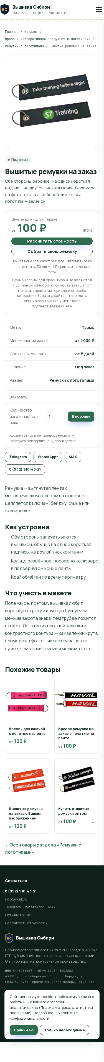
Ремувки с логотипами (24, 46)
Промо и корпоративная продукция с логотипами (47, 39)
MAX (73, 456)
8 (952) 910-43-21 (25, 469)
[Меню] (98, 9)
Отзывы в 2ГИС (18, 914)
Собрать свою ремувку (52, 251)
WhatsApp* (48, 456)
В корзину (81, 416)
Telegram (18, 456)
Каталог (31, 32)
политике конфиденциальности (44, 1015)
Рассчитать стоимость (52, 241)
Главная (12, 32)
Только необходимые (64, 1029)
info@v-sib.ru (16, 899)
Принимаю (24, 1029)
